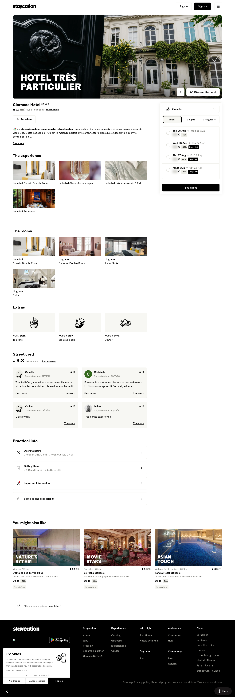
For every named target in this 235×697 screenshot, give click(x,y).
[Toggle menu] (218, 6)
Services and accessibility (39, 498)
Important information (37, 483)
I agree (59, 681)
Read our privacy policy (16, 670)
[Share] (180, 92)
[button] (7, 691)
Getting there (31, 466)
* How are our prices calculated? (42, 606)
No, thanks (14, 681)
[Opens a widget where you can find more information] (223, 691)
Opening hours (32, 450)
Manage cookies (36, 681)
